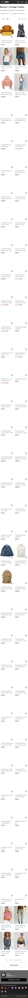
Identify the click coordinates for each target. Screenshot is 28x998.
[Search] (18, 2)
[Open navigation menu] (2, 2)
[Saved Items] (22, 2)
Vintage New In (5, 13)
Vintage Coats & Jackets (18, 13)
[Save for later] (12, 37)
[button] (2, 988)
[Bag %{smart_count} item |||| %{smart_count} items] (26, 2)
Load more (14, 965)
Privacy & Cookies (19, 996)
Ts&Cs (25, 996)
